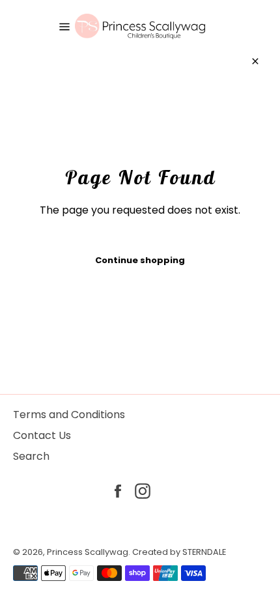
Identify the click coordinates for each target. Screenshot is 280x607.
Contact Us (42, 435)
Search (31, 456)
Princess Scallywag (87, 552)
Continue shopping (140, 260)
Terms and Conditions (69, 414)
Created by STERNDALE (179, 552)
